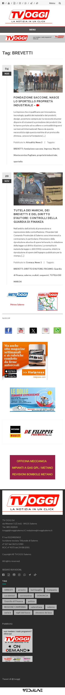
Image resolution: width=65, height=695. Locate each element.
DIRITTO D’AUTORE (33, 269)
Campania (52, 589)
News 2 (39, 142)
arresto (22, 589)
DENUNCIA (42, 595)
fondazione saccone (33, 149)
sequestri (44, 275)
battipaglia (36, 589)
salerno (27, 275)
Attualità (30, 142)
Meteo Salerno (17, 304)
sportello (18, 161)
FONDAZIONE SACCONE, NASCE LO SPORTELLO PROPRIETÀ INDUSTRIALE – (36, 101)
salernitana (36, 607)
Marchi (56, 149)
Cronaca (30, 262)
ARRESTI (8, 589)
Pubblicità (7, 623)
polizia (31, 601)
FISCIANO (48, 269)
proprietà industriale (47, 155)
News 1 (38, 262)
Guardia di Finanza (13, 601)
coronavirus (26, 595)
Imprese (48, 149)
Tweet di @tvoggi (11, 679)
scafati (35, 275)
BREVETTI (18, 149)
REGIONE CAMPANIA (15, 607)
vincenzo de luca (43, 612)
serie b (7, 612)
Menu (52, 3)
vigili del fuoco (23, 612)
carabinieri (9, 595)
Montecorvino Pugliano (25, 155)
